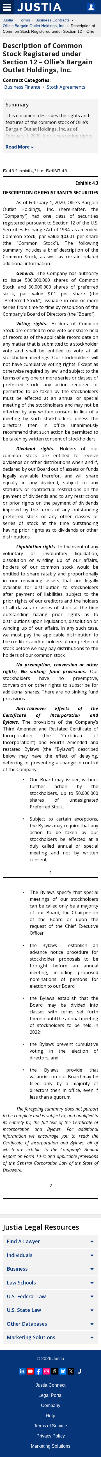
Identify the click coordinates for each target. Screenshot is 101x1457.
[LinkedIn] (22, 1371)
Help (50, 1415)
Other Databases (27, 1323)
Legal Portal (50, 1395)
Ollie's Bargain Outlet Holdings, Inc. (34, 25)
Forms (24, 20)
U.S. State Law (24, 1309)
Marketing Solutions (31, 1337)
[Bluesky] (62, 1371)
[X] (71, 1371)
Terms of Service (50, 1425)
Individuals (20, 1255)
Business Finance (22, 87)
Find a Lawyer (23, 1241)
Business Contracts (52, 20)
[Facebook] (38, 1371)
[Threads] (54, 1371)
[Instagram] (46, 1371)
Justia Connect (50, 1385)
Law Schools (21, 1282)
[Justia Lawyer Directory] (79, 1371)
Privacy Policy (50, 1436)
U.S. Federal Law (26, 1296)
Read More (18, 147)
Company (50, 1405)
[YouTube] (30, 1371)
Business (17, 1268)
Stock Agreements (66, 87)
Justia (8, 20)
